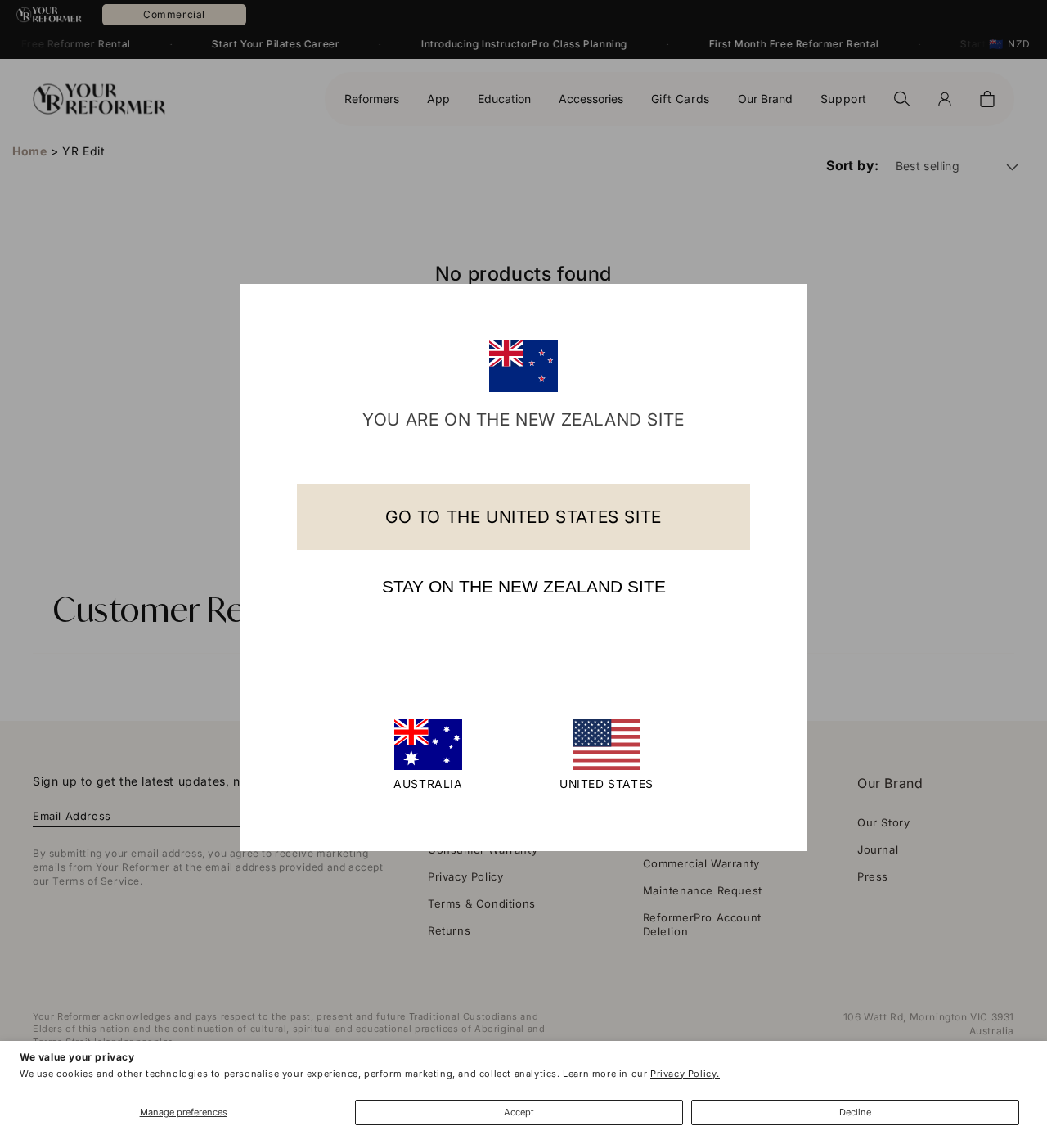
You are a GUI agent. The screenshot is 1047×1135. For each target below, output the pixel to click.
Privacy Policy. (685, 1073)
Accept (519, 1112)
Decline (855, 1112)
